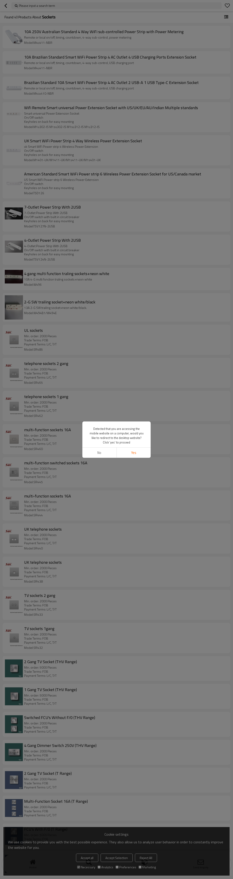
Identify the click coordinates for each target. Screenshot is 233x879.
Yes (133, 452)
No (99, 452)
